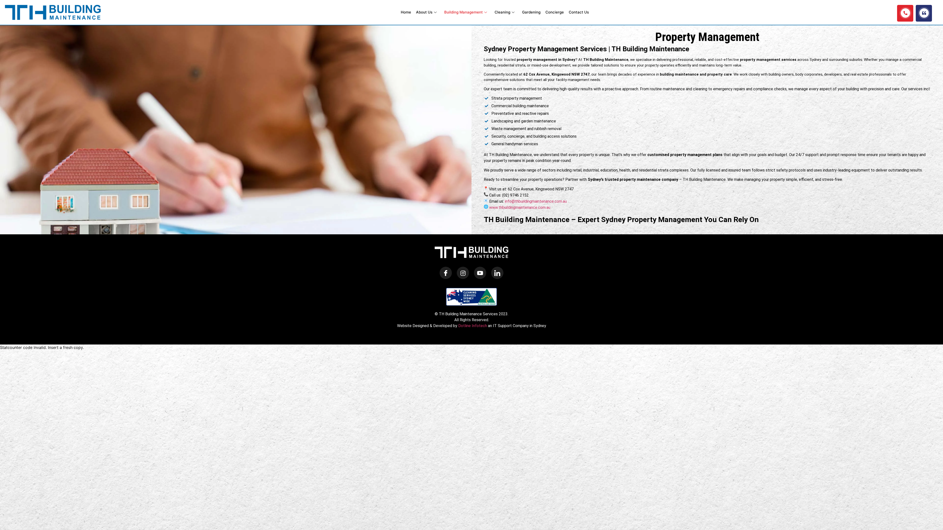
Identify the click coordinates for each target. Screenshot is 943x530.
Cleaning (502, 12)
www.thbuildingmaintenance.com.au (519, 207)
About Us (424, 12)
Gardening (531, 12)
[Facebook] (446, 273)
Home (406, 12)
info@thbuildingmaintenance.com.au (536, 201)
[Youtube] (480, 273)
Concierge (554, 12)
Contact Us (579, 12)
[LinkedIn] (497, 273)
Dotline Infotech (472, 325)
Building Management (463, 12)
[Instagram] (463, 273)
